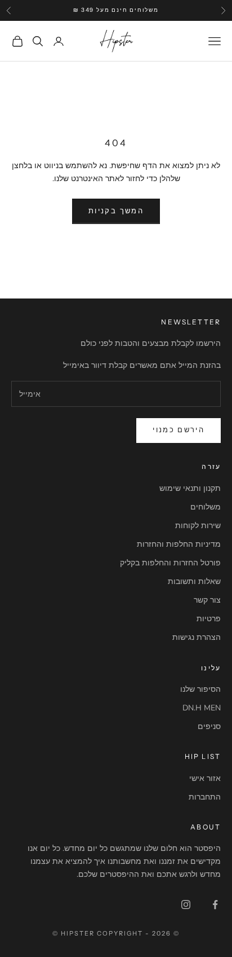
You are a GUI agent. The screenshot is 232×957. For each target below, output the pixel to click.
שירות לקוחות (198, 525)
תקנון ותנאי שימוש (190, 488)
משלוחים (205, 507)
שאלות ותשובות (194, 581)
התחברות (205, 797)
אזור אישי (205, 778)
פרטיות (209, 618)
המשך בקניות (116, 211)
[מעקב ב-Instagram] (185, 904)
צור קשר (207, 600)
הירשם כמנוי (178, 430)
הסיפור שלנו (200, 689)
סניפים (209, 726)
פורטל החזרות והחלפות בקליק (170, 562)
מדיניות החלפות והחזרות (179, 544)
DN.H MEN (201, 708)
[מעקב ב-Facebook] (215, 904)
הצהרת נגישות (196, 637)
